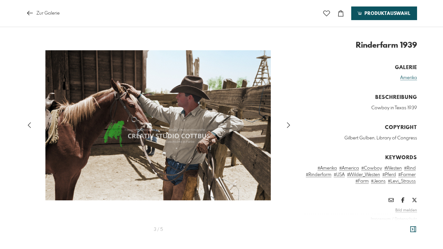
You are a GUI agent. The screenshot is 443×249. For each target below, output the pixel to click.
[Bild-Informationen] (413, 229)
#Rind (410, 168)
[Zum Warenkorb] (341, 13)
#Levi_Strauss (402, 181)
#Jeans (378, 181)
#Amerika (327, 168)
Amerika (408, 78)
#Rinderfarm (318, 174)
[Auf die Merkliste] (326, 13)
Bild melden (406, 210)
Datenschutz (406, 219)
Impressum (381, 219)
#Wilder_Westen (363, 174)
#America (349, 168)
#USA (339, 174)
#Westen (393, 168)
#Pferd (389, 174)
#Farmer (407, 174)
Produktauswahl (387, 13)
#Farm (362, 181)
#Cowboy (371, 168)
